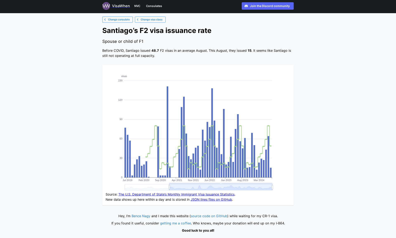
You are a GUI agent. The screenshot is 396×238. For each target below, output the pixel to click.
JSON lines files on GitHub (211, 199)
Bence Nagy (141, 216)
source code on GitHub (209, 216)
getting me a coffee (175, 223)
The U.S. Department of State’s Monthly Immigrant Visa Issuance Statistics (176, 194)
